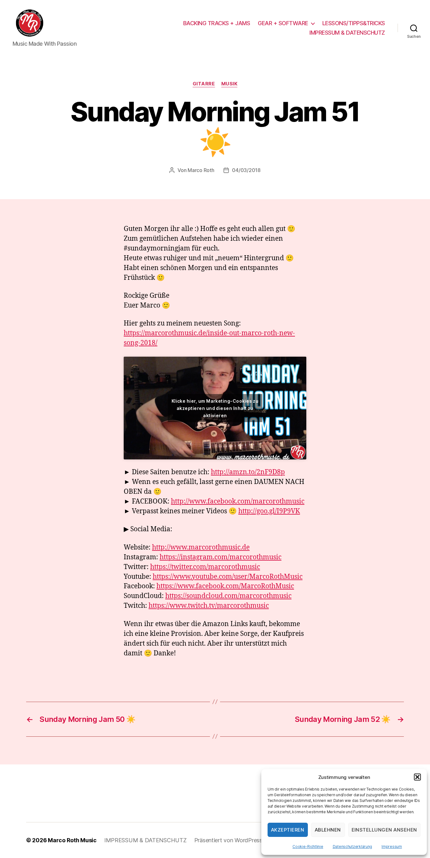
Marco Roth (201, 170)
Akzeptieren (287, 830)
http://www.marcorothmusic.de (201, 547)
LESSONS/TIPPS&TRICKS (353, 23)
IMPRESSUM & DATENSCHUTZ (347, 32)
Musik (229, 84)
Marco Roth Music (72, 840)
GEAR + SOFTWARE (283, 23)
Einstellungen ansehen (384, 830)
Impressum (392, 846)
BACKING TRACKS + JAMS (216, 23)
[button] (417, 777)
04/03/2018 (246, 170)
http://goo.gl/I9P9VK (269, 511)
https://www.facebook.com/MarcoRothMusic (225, 586)
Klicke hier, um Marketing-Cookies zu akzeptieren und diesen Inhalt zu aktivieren (215, 408)
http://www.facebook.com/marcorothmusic (237, 501)
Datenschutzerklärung (352, 846)
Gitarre (204, 84)
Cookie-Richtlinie (307, 846)
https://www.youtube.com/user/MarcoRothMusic (228, 577)
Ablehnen (328, 830)
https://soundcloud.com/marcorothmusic (228, 596)
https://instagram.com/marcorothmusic (220, 557)
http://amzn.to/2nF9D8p (248, 472)
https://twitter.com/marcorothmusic (205, 567)
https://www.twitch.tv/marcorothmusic (209, 606)
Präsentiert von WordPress (228, 840)
